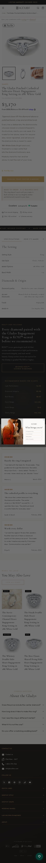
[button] (34, 431)
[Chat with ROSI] (39, 856)
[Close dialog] (43, 419)
